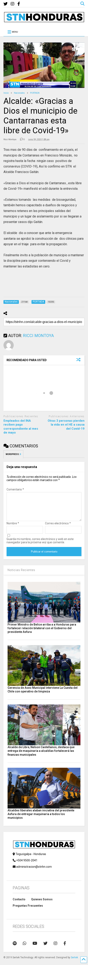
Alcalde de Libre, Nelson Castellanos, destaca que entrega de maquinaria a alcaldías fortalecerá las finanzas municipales (41, 750)
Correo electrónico (58, 523)
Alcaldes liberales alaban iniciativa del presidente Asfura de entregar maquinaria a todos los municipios (41, 814)
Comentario (15, 489)
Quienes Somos (42, 899)
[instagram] (12, 4)
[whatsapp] (24, 943)
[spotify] (15, 943)
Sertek (74, 957)
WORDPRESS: (13, 454)
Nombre (13, 523)
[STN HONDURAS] (44, 21)
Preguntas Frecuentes (28, 905)
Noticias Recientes (21, 570)
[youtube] (35, 943)
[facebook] (18, 4)
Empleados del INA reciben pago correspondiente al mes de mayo (20, 427)
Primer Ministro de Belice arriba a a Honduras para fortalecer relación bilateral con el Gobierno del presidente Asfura (42, 628)
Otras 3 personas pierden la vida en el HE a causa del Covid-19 (66, 424)
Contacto (19, 899)
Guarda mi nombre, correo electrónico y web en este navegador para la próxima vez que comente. (40, 540)
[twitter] (5, 4)
